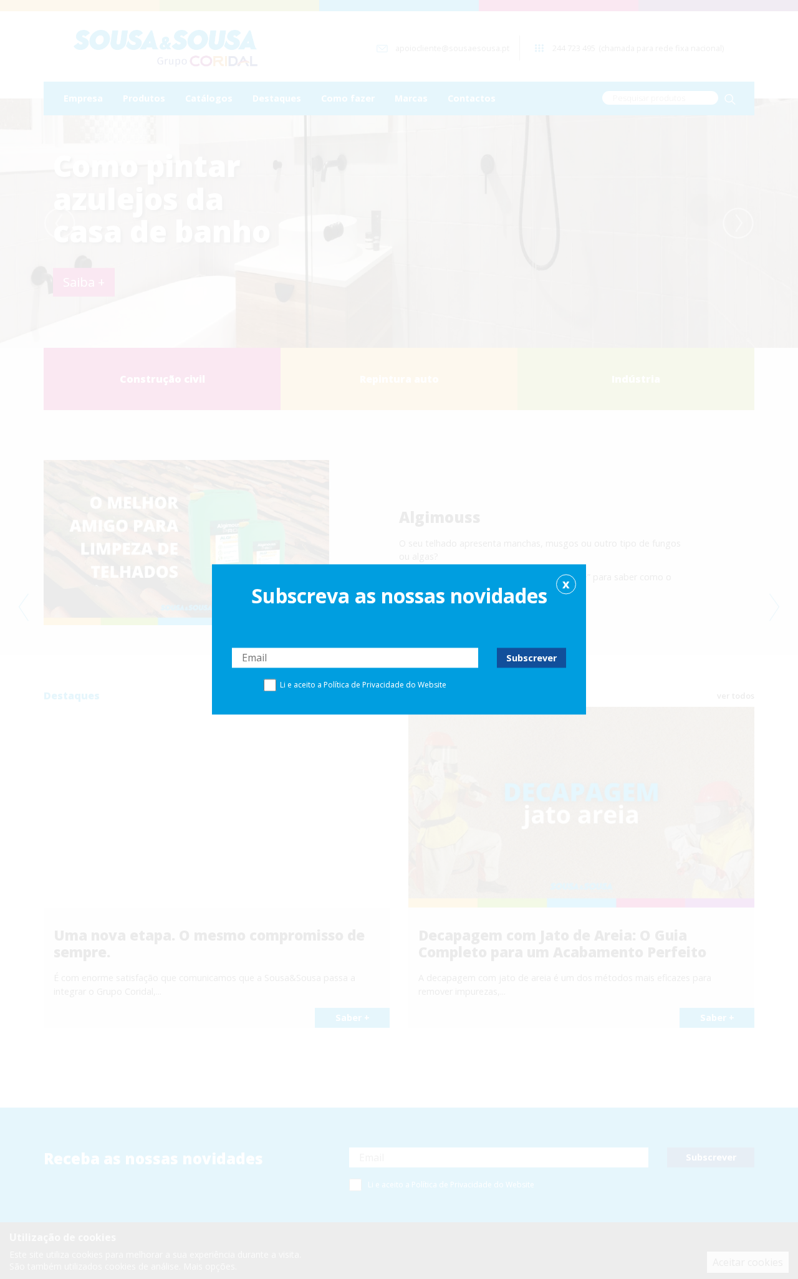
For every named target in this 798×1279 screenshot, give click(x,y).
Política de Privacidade (364, 685)
